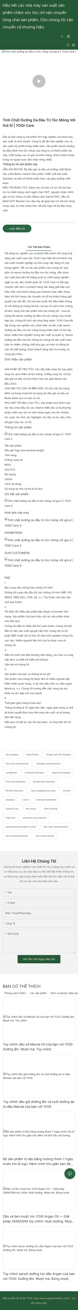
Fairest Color (12, 808)
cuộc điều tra (17, 228)
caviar (25, 799)
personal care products (34, 817)
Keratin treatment (14, 790)
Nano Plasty (32, 754)
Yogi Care (10, 817)
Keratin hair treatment (44, 781)
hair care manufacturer (17, 763)
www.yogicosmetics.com (54, 1298)
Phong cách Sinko (15, 993)
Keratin (67, 790)
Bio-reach (31, 808)
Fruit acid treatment (15, 781)
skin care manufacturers (56, 826)
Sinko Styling (50, 808)
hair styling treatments (17, 835)
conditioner (11, 772)
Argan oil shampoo (61, 772)
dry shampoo (12, 754)
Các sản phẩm (38, 993)
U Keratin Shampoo (34, 772)
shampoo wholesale (46, 799)
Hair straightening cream (43, 790)
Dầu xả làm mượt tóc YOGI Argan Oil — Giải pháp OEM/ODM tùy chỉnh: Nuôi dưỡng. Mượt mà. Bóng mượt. (38, 1219)
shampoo (10, 799)
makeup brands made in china (21, 826)
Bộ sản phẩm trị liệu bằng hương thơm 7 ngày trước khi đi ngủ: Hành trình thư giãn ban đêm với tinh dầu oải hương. (38, 1161)
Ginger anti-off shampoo (58, 754)
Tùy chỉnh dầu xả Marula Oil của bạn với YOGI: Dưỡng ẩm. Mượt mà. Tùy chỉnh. (38, 1046)
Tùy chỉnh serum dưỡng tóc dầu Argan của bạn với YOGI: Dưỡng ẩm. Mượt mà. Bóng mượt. (39, 1276)
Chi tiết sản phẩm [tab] (39, 246)
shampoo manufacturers (48, 763)
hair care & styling (45, 835)
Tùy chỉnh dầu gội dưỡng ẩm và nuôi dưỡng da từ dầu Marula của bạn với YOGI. (38, 1104)
